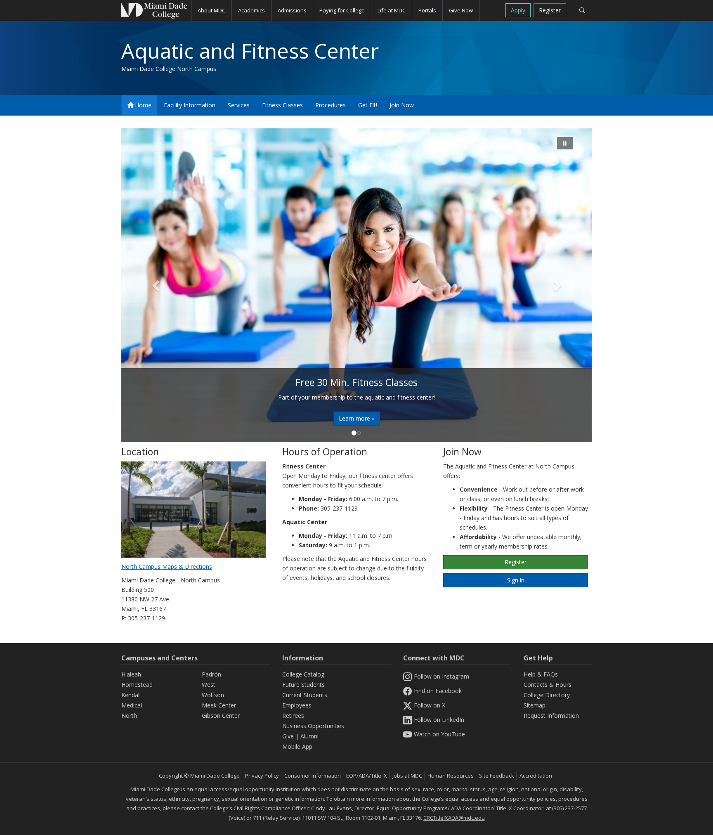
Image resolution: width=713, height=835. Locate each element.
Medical (131, 705)
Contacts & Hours (547, 684)
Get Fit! (367, 105)
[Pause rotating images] (565, 143)
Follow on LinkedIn (439, 720)
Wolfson (213, 695)
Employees (297, 705)
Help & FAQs (541, 674)
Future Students (303, 684)
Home (142, 105)
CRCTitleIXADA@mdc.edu (454, 817)
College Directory (547, 695)
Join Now (402, 105)
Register (550, 10)
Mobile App (297, 746)
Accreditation (535, 775)
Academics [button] (251, 10)
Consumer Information (312, 775)
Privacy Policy (262, 775)
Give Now (461, 10)
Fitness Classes (282, 105)
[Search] (582, 10)
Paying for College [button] (342, 10)
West (208, 684)
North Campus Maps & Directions (166, 566)
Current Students (304, 695)
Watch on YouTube (439, 734)
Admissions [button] (292, 10)
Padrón (211, 674)
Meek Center (219, 705)
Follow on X (429, 705)
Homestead (137, 684)
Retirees (293, 715)
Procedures (330, 105)
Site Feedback (496, 775)
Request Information (551, 715)
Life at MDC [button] (392, 10)
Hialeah (131, 674)
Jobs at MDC (407, 775)
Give (288, 736)
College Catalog (303, 674)
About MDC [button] (211, 10)
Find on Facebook (438, 691)
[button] (156, 285)
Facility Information (189, 105)
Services (239, 105)
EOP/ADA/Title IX (366, 775)
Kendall (131, 695)
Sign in (515, 580)
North (129, 715)
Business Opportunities (313, 726)
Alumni (309, 736)
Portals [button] (427, 10)
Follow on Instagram (441, 676)
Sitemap (534, 705)
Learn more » (357, 418)
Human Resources (450, 775)
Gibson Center (221, 715)
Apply (518, 10)
